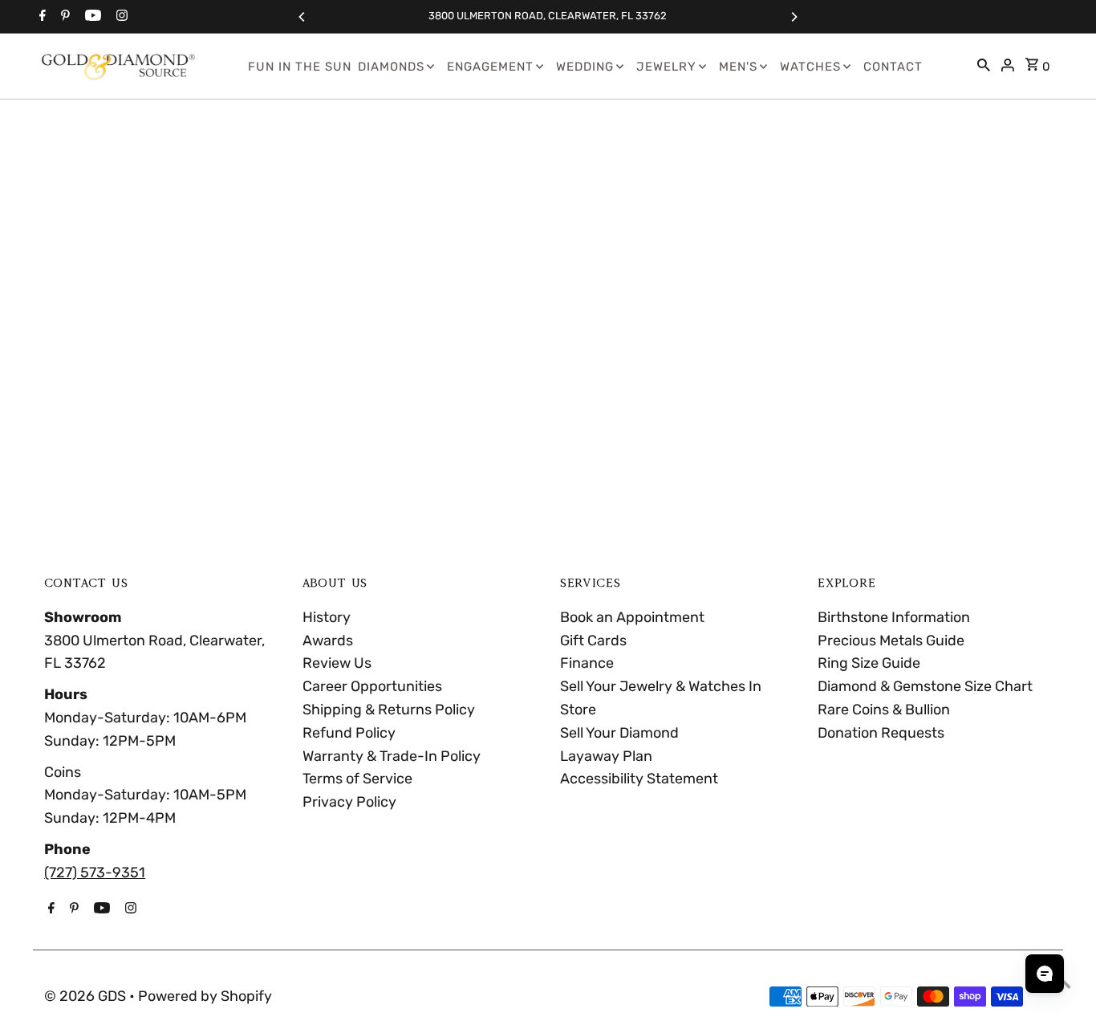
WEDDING (585, 66)
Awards (327, 640)
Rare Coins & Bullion (884, 709)
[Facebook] (40, 17)
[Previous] (302, 17)
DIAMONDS (391, 66)
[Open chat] (1044, 973)
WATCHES (810, 66)
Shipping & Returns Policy (388, 709)
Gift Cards (593, 640)
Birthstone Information (894, 617)
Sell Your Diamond (619, 733)
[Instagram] (120, 17)
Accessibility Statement (639, 778)
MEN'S (738, 66)
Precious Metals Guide (891, 640)
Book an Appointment (632, 617)
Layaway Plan (606, 756)
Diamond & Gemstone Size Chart (925, 686)
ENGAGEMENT (490, 66)
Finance (587, 663)
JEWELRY (666, 66)
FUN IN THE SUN (299, 66)
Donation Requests (881, 733)
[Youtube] (91, 17)
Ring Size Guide (869, 663)
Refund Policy (349, 733)
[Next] (793, 17)
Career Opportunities (372, 686)
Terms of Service (357, 778)
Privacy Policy (349, 802)
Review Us (336, 663)
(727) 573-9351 (94, 872)
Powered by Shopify (205, 996)
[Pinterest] (63, 17)
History (326, 617)
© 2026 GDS (86, 996)
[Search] (983, 67)
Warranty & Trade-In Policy (391, 756)
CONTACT (893, 66)
